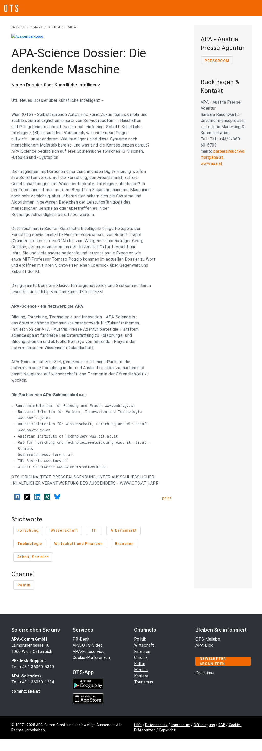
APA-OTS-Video (88, 645)
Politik (140, 639)
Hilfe (138, 725)
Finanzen (142, 651)
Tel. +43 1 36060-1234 (32, 682)
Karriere (141, 676)
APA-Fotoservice (89, 651)
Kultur (139, 663)
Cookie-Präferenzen (91, 657)
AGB (221, 725)
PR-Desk (81, 639)
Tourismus (143, 682)
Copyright (167, 730)
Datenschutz (156, 725)
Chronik (141, 657)
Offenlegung (204, 725)
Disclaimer (205, 672)
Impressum (180, 725)
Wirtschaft (144, 645)
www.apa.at (212, 163)
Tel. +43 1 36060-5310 (32, 666)
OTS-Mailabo (207, 639)
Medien (141, 669)
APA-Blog (204, 645)
